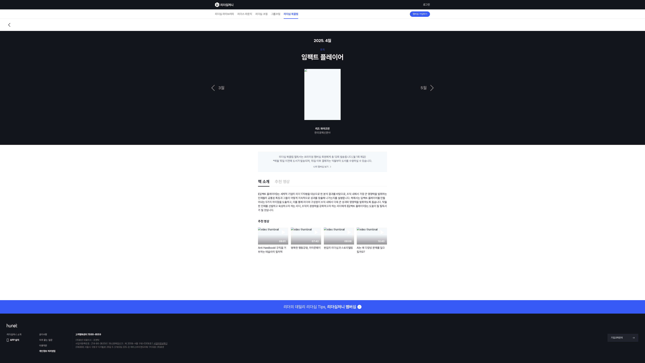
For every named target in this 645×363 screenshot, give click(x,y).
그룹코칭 (275, 14)
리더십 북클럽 (291, 14)
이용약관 (43, 345)
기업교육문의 (617, 337)
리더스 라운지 (245, 14)
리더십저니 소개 (14, 334)
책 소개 (263, 181)
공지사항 (43, 334)
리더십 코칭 (261, 14)
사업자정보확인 (160, 343)
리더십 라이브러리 (224, 14)
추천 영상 (282, 181)
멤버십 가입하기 (420, 14)
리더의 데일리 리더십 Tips (320, 306)
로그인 (426, 4)
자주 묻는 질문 (45, 340)
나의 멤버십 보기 (320, 166)
